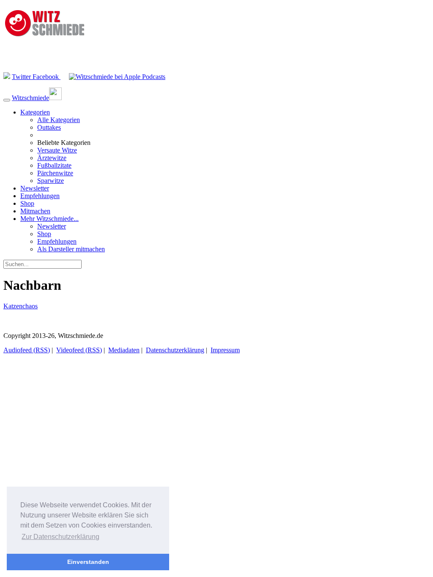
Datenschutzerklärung (175, 350)
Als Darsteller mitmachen (71, 249)
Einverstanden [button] (88, 561)
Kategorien (35, 112)
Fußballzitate (54, 165)
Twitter (22, 76)
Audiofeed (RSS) (26, 350)
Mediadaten (124, 350)
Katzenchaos (20, 306)
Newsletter (34, 188)
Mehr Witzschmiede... (49, 218)
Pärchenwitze (55, 173)
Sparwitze (50, 180)
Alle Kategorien (58, 119)
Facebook (46, 76)
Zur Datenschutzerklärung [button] (60, 536)
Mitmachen (35, 211)
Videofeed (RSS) (79, 350)
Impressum (225, 350)
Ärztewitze (51, 157)
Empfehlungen (40, 195)
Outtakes (49, 127)
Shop (27, 203)
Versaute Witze (57, 150)
